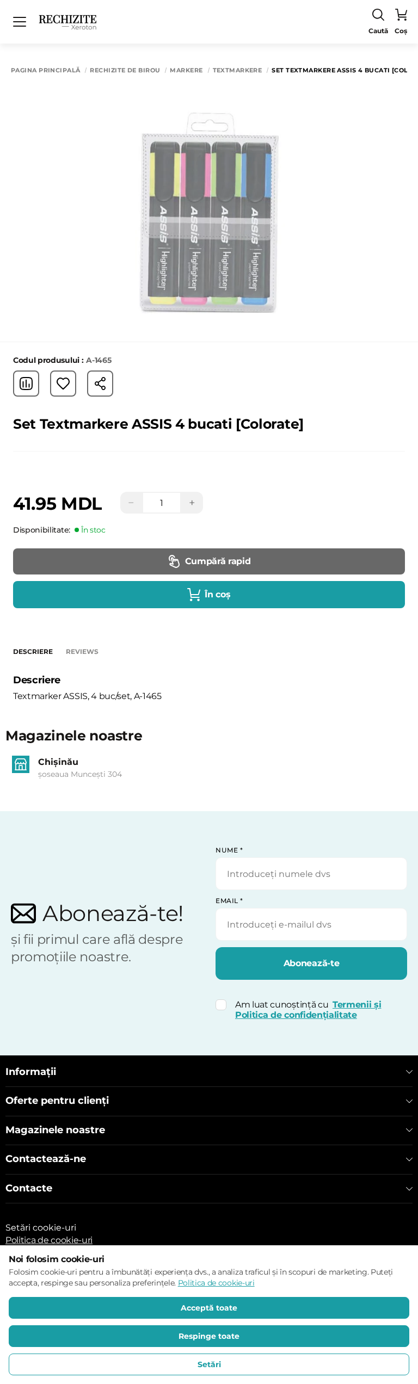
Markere (186, 70)
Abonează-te (311, 963)
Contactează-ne (45, 1159)
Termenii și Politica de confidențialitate (308, 1009)
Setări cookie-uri (40, 1227)
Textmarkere (237, 70)
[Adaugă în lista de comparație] (26, 383)
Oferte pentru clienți (57, 1101)
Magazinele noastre (55, 1130)
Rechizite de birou (125, 70)
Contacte (28, 1188)
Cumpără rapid (218, 561)
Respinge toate (209, 1336)
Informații (30, 1072)
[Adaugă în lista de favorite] (63, 383)
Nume (229, 850)
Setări (209, 1364)
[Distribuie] (100, 383)
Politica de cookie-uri (49, 1240)
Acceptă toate (209, 1308)
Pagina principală (45, 70)
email (229, 901)
